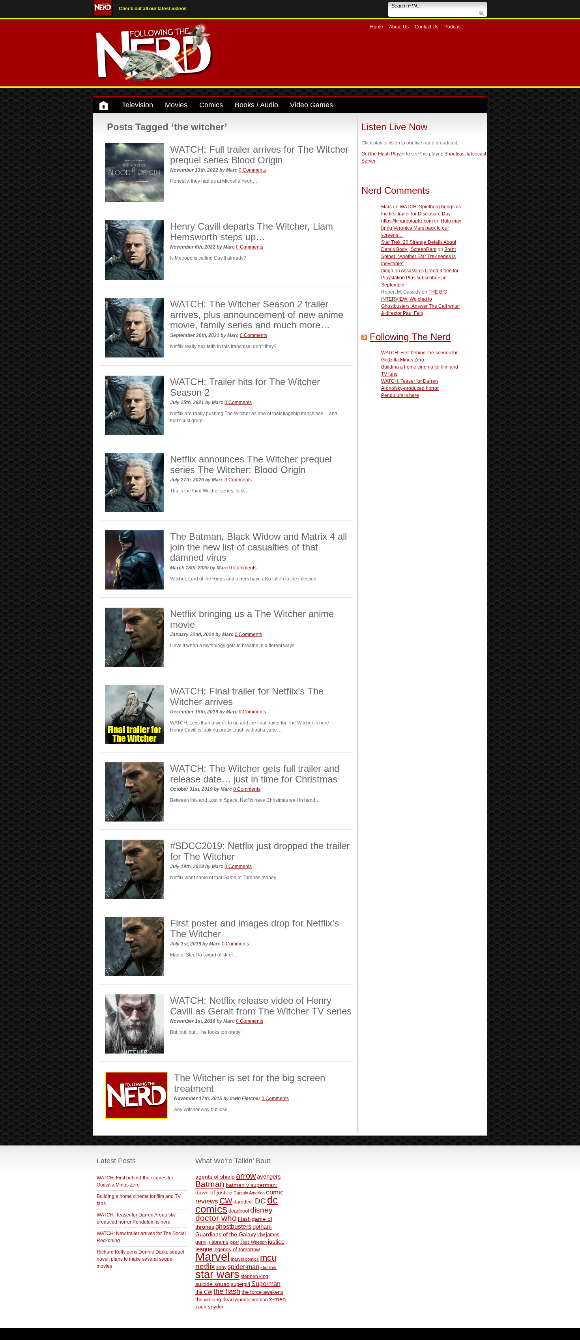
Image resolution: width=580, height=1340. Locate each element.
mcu (268, 1258)
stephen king (254, 1276)
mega (387, 270)
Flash (244, 1219)
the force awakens (262, 1292)
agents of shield (215, 1177)
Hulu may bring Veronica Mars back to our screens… (421, 228)
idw (261, 1234)
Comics (211, 105)
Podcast (453, 27)
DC (260, 1201)
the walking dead (214, 1300)
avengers (269, 1176)
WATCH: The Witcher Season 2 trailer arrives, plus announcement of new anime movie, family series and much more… (256, 314)
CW (225, 1200)
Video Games (311, 105)
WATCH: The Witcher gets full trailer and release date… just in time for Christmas (254, 773)
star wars (217, 1274)
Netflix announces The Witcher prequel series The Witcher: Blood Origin (250, 464)
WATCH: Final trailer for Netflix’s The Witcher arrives (247, 696)
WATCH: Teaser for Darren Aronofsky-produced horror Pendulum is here (410, 388)
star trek (268, 1267)
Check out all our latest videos (153, 8)
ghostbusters (233, 1226)
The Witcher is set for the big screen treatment (249, 1082)
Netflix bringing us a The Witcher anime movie (252, 618)
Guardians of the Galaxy (225, 1234)
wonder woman (251, 1299)
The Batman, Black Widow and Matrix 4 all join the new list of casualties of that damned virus (258, 547)
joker (234, 1242)
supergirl (240, 1284)
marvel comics (245, 1259)
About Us (399, 27)
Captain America (249, 1192)
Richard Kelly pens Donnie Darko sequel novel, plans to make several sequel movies (140, 1259)
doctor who (216, 1218)
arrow (246, 1176)
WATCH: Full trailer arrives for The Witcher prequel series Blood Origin (259, 154)
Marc (386, 207)
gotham (262, 1227)
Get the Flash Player (383, 154)
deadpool (238, 1211)
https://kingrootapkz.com (407, 221)
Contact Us (426, 27)
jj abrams (218, 1242)
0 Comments (252, 170)
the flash (226, 1291)
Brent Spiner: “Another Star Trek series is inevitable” (418, 256)
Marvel (212, 1256)
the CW (203, 1292)
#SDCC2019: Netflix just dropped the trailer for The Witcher (260, 850)
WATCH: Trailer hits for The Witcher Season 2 (245, 386)
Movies (176, 105)
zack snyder (209, 1307)
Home (376, 27)
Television (137, 105)
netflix (205, 1266)
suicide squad (212, 1284)
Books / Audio (256, 105)
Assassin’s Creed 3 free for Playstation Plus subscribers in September (419, 278)
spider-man (243, 1266)
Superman (266, 1283)
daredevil (244, 1201)
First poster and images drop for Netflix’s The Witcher (254, 928)
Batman (210, 1183)
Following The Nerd (410, 336)
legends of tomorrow (236, 1249)
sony (221, 1267)
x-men (277, 1299)
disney (261, 1209)
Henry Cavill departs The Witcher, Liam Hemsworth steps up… (251, 231)
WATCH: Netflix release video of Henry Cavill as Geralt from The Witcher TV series (261, 1005)
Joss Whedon (253, 1242)
